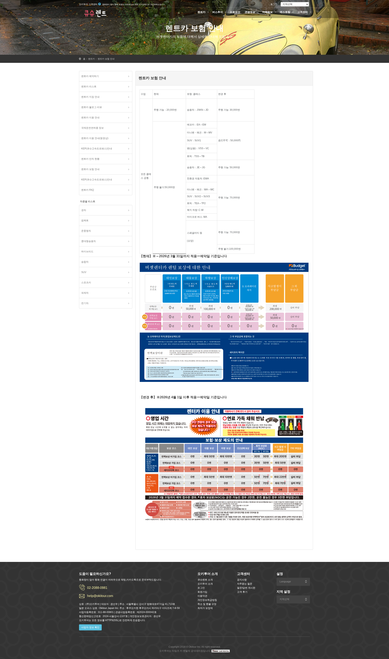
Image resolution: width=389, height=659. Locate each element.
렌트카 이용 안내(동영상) (94, 138)
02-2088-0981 (97, 587)
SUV (83, 272)
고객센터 (303, 12)
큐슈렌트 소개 (205, 579)
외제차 (85, 292)
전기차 (85, 303)
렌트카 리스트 (88, 86)
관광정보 (250, 12)
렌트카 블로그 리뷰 (91, 107)
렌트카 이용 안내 (90, 117)
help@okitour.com (100, 596)
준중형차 (86, 230)
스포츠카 (86, 282)
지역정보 (268, 12)
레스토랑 (285, 12)
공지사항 (242, 579)
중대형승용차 (88, 241)
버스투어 (218, 12)
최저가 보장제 (205, 608)
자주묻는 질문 (244, 583)
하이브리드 (87, 251)
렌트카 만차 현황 (90, 159)
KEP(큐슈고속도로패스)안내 (96, 148)
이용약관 (202, 596)
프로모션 (235, 12)
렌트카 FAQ (87, 190)
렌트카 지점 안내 (90, 96)
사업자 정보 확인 (90, 627)
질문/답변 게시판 (246, 587)
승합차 (85, 261)
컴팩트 (85, 220)
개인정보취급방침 (207, 600)
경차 (83, 210)
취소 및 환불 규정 (207, 604)
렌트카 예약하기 (90, 76)
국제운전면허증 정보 (92, 127)
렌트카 (202, 12)
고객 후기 (242, 591)
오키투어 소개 (205, 583)
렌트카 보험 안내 (106, 59)
